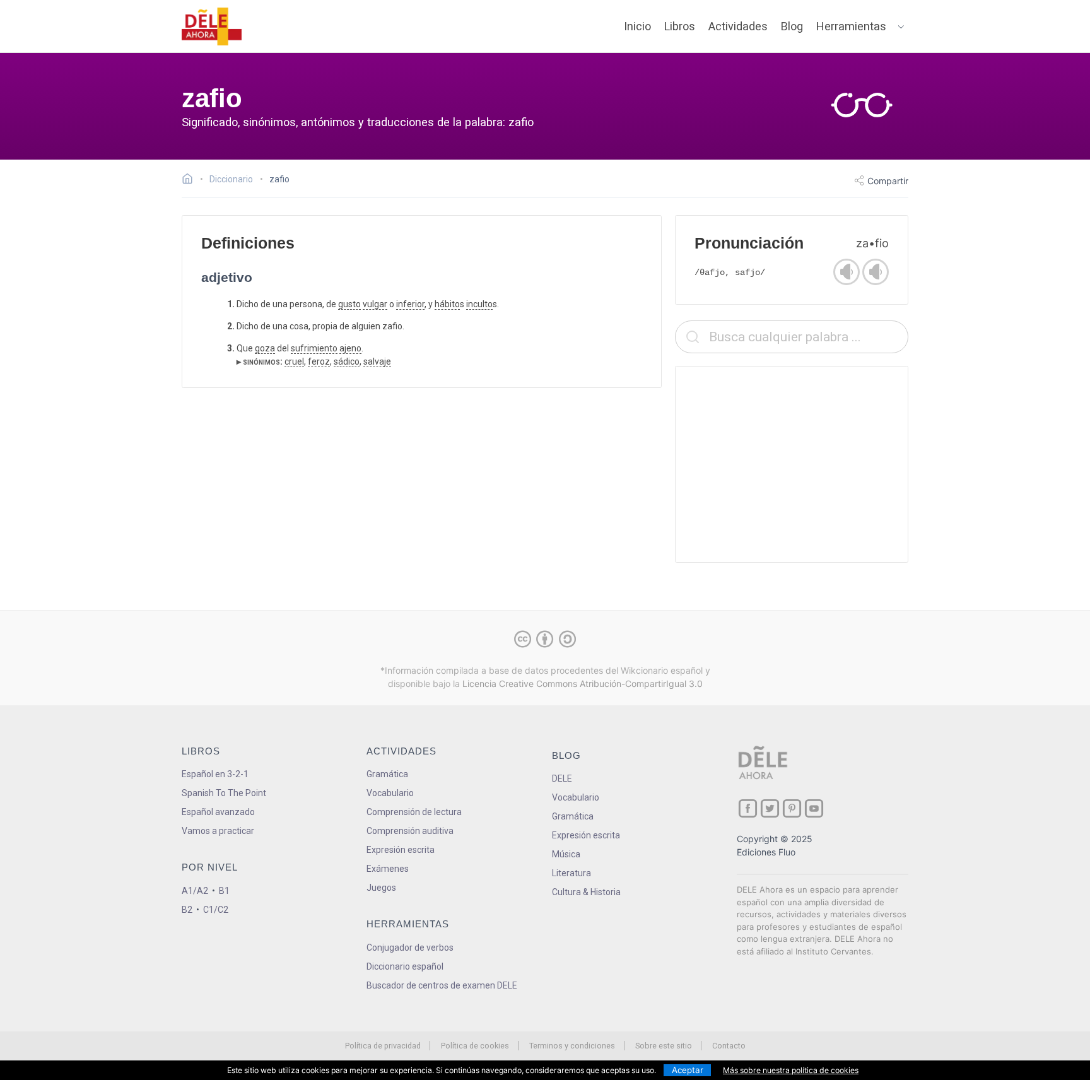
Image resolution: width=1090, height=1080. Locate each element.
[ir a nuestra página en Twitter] (770, 808)
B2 (187, 910)
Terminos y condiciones (572, 1045)
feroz (319, 361)
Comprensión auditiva (410, 831)
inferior (410, 304)
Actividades (738, 26)
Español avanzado (218, 812)
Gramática (387, 774)
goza (265, 348)
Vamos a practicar (218, 831)
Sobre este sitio (663, 1045)
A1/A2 (195, 891)
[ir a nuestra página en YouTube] (814, 808)
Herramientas (851, 26)
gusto (349, 304)
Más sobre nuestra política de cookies (791, 1070)
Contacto (729, 1045)
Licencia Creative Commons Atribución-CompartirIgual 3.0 (582, 683)
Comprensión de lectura (414, 812)
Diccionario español (404, 966)
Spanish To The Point (224, 793)
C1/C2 (215, 910)
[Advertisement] (792, 464)
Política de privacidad (383, 1045)
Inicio (637, 26)
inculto (479, 304)
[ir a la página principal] (212, 26)
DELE (562, 778)
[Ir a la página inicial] (191, 180)
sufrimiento (314, 348)
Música (566, 854)
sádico (347, 361)
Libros (679, 26)
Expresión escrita (400, 850)
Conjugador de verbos (410, 947)
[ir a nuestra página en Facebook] (748, 808)
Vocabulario (390, 793)
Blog (792, 26)
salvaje (377, 361)
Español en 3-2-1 (215, 774)
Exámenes (387, 869)
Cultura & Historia (586, 892)
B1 (224, 891)
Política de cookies (475, 1045)
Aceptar (687, 1070)
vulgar (375, 304)
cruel (294, 361)
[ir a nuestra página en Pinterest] (792, 808)
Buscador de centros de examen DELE (441, 985)
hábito (447, 304)
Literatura (571, 873)
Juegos (381, 888)
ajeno (350, 348)
